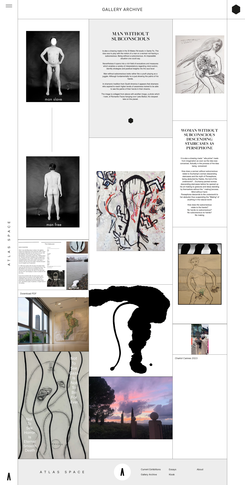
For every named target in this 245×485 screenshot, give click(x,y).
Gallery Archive (149, 474)
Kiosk (172, 474)
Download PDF (28, 293)
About (200, 469)
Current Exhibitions (151, 469)
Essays (172, 469)
